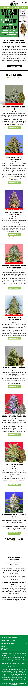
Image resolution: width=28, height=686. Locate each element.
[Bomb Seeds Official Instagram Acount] (5, 649)
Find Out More (13, 127)
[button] (14, 237)
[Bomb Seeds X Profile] (7, 649)
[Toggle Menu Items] (2, 3)
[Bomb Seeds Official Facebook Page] (2, 649)
